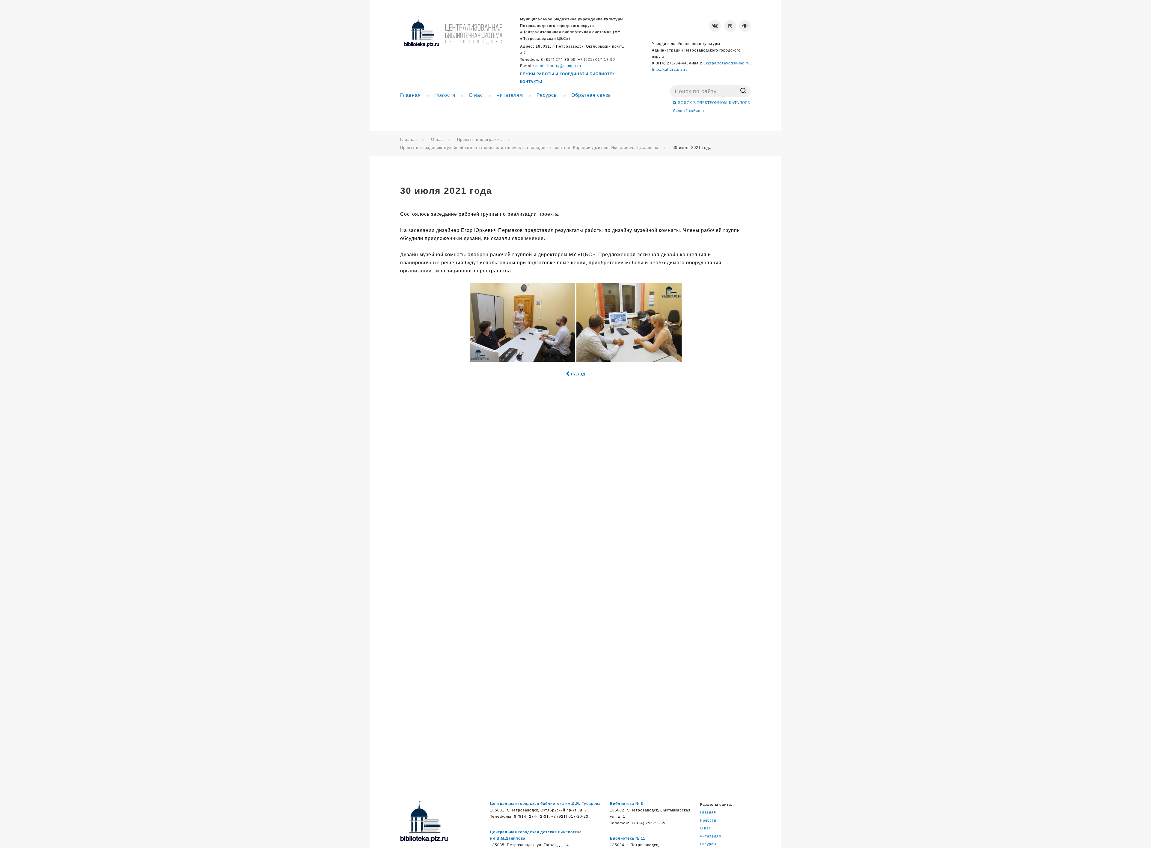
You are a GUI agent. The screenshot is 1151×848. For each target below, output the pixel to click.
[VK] (715, 26)
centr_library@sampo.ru (558, 66)
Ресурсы (708, 844)
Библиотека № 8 (626, 804)
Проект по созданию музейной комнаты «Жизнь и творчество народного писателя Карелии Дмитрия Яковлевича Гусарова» (529, 147)
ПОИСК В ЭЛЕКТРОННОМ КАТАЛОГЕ (713, 103)
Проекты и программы (480, 139)
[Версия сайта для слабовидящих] (745, 26)
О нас (437, 139)
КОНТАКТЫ (531, 82)
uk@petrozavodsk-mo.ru (726, 63)
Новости (708, 820)
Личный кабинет (689, 111)
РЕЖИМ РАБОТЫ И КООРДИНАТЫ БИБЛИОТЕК (567, 74)
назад (577, 373)
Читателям (710, 836)
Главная (408, 139)
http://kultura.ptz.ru (670, 69)
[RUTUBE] (730, 26)
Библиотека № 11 (627, 838)
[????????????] (453, 31)
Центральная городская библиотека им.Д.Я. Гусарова (545, 804)
